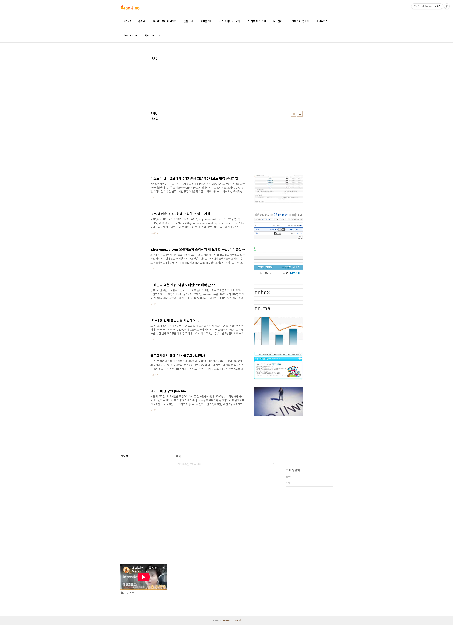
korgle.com (131, 35)
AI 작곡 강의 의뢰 (257, 21)
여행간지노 (279, 21)
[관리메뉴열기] (446, 6)
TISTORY (227, 620)
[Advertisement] (226, 85)
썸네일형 (293, 114)
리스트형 (300, 114)
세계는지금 (322, 21)
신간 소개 (188, 21)
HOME (127, 21)
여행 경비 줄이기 (300, 21)
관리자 (238, 620)
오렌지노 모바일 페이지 (164, 21)
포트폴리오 (206, 21)
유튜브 (141, 21)
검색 (274, 464)
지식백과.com (152, 35)
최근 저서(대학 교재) (230, 21)
